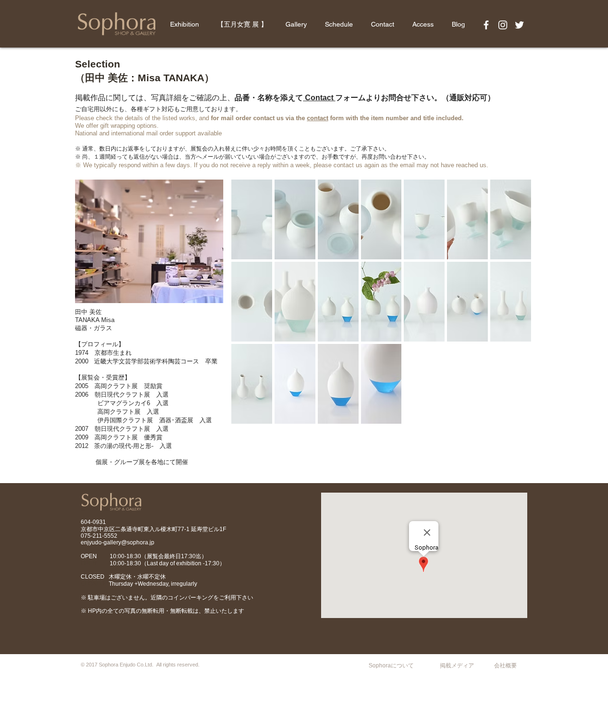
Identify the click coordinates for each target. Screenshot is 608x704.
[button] (251, 219)
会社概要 (505, 665)
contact (317, 118)
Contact (319, 98)
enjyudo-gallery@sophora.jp (117, 542)
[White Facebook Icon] (486, 25)
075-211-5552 (99, 536)
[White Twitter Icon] (519, 25)
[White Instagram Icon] (503, 25)
